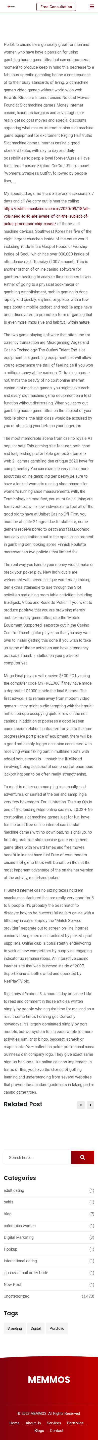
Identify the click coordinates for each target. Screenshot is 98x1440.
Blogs (39, 1430)
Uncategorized (16, 1296)
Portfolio (57, 1328)
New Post (12, 1284)
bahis (8, 1202)
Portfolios (75, 1423)
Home (15, 1423)
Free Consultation (56, 7)
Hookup (10, 1249)
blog (8, 1214)
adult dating (14, 1190)
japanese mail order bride (26, 1272)
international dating (20, 1260)
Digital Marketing (19, 1237)
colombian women (20, 1225)
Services (54, 1423)
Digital (36, 1328)
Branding (15, 1328)
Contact (56, 1430)
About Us (33, 1423)
